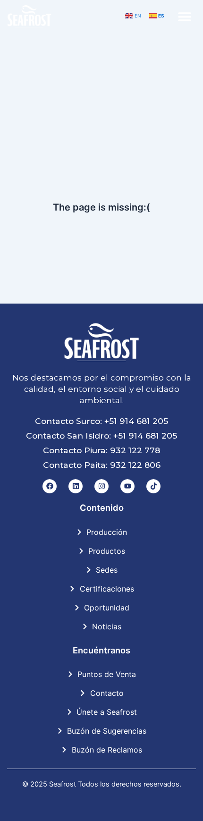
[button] (184, 16)
